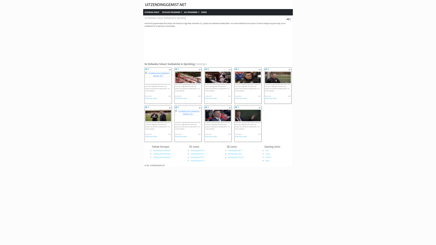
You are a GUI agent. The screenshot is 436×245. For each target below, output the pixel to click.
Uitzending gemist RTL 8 (197, 160)
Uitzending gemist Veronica (236, 157)
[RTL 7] (288, 19)
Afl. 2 (177, 107)
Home (267, 150)
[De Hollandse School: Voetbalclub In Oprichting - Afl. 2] (188, 112)
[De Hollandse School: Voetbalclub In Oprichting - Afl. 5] (248, 77)
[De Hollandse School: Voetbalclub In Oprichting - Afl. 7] (158, 74)
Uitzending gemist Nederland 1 (162, 150)
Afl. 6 (207, 69)
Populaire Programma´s (172, 12)
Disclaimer (268, 157)
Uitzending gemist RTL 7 (197, 157)
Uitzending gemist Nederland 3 (162, 157)
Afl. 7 (147, 69)
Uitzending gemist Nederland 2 (162, 154)
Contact (267, 154)
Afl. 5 (237, 69)
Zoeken (204, 12)
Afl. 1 (237, 107)
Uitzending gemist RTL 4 (197, 150)
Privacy (267, 160)
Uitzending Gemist (152, 12)
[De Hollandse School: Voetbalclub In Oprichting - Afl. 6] (218, 77)
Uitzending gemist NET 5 (235, 150)
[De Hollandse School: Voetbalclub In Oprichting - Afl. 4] (278, 77)
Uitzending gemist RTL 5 (197, 154)
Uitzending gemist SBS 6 (235, 154)
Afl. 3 (147, 107)
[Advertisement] (213, 44)
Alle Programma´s (191, 12)
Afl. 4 (267, 69)
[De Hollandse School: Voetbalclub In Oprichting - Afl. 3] (158, 115)
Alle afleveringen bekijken (151, 98)
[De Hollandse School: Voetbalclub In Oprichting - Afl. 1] (248, 115)
